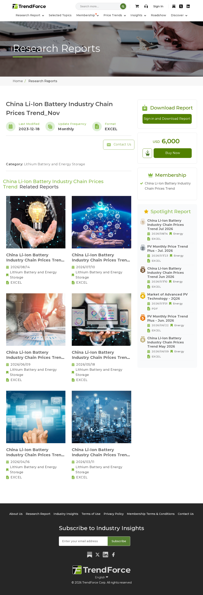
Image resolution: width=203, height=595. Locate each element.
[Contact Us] (146, 6)
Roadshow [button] (158, 15)
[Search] (123, 6)
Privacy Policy (114, 514)
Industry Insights (66, 514)
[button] (87, 15)
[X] (181, 6)
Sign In (158, 6)
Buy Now (172, 153)
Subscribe (119, 541)
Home (18, 81)
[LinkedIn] (188, 6)
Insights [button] (136, 15)
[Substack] (173, 6)
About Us (16, 514)
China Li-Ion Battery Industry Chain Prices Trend (168, 186)
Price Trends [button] (113, 15)
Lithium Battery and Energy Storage (54, 164)
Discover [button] (177, 15)
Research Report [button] (28, 15)
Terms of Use (91, 514)
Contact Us (122, 144)
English (100, 577)
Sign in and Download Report (167, 119)
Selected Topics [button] (60, 15)
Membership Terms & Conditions (151, 514)
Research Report (38, 514)
